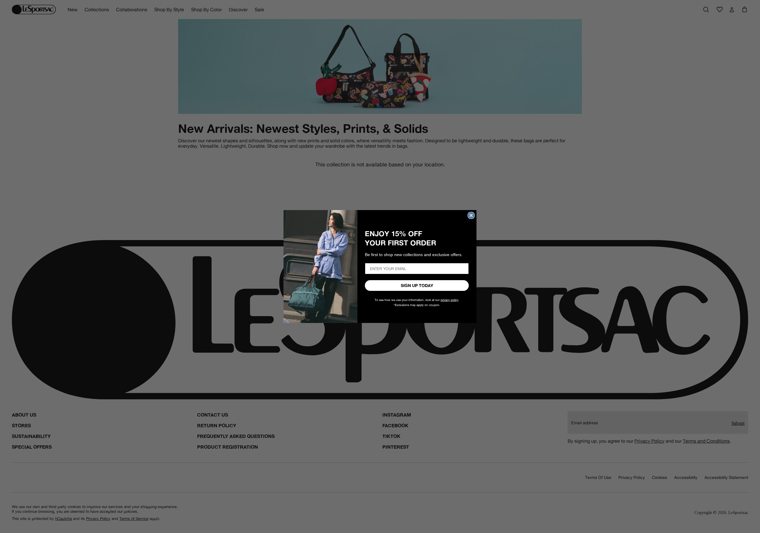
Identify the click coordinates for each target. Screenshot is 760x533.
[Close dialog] (471, 215)
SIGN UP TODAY (417, 285)
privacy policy (449, 300)
